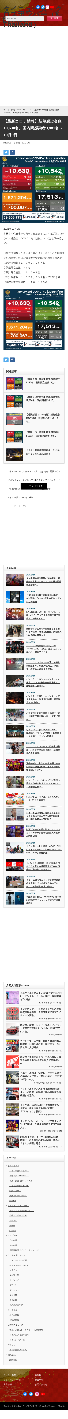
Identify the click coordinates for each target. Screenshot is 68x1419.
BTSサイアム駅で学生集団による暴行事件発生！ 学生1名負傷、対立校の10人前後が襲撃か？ (44, 632)
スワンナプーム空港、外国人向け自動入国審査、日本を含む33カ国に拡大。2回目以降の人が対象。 (40, 1044)
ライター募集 (9, 1375)
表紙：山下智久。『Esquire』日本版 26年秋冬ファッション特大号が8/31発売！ (43, 900)
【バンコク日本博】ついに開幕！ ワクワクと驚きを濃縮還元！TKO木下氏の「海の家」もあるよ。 (43, 866)
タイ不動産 (12, 1310)
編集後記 (12, 1355)
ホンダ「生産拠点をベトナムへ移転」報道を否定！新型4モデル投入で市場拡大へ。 (40, 1060)
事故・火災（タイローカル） (51, 1083)
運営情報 (7, 1384)
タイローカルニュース (54, 1019)
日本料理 (13, 1240)
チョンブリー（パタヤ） (20, 1265)
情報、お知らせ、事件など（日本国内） (26, 1330)
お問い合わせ (41, 1384)
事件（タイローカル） (54, 1003)
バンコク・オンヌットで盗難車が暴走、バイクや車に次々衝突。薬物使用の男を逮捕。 (43, 749)
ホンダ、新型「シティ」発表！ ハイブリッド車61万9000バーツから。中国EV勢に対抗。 (41, 1028)
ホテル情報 (14, 1315)
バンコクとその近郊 (18, 1260)
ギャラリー (12, 1345)
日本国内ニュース (15, 1325)
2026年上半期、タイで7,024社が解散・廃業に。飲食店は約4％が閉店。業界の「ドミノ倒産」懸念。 (40, 1140)
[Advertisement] (34, 67)
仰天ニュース (15, 1191)
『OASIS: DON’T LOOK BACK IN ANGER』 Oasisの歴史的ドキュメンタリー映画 (43, 598)
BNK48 (12, 1225)
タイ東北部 (14, 1275)
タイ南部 (13, 1300)
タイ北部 (13, 1295)
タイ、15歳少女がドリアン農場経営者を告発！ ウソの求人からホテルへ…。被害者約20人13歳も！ (43, 883)
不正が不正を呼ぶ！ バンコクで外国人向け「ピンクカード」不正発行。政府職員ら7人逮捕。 (41, 996)
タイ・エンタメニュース (18, 1205)
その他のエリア (16, 1305)
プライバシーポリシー (13, 1380)
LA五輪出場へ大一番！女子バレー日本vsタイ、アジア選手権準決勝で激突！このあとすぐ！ (43, 615)
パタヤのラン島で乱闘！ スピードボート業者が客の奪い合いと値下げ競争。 (43, 716)
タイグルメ (12, 1235)
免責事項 (39, 1380)
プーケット (14, 1290)
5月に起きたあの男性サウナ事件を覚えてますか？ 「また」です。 (47, 473)
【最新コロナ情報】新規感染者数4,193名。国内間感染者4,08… (43, 434)
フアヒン (13, 1285)
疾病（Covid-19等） (24, 143)
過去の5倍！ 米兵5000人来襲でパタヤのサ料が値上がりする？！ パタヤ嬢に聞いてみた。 (43, 766)
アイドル (13, 1220)
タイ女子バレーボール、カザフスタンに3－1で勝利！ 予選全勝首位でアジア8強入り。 (40, 1124)
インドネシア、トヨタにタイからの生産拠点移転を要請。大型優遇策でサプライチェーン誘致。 (40, 1012)
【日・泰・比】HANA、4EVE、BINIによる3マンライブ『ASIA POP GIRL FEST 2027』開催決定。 (44, 849)
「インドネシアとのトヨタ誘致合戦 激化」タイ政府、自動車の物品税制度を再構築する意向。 (40, 1092)
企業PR (59, 1035)
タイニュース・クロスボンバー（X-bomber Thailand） (35, 1406)
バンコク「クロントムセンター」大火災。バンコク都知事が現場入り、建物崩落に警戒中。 (43, 682)
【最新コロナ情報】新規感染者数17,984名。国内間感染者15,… (43, 398)
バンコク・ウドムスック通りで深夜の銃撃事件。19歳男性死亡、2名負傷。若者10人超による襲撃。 (43, 665)
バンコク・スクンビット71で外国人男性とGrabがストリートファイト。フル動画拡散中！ (43, 783)
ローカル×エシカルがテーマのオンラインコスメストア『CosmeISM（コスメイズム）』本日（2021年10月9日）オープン (20, 473)
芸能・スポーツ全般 (55, 1131)
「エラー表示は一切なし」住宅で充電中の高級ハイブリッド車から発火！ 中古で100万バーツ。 (41, 1076)
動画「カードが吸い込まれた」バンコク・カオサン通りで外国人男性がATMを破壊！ (43, 832)
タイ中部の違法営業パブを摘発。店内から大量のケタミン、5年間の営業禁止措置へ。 (43, 581)
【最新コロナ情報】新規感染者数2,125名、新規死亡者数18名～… (43, 381)
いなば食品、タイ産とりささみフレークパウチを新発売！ (43, 799)
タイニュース (13, 1166)
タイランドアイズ (17, 1340)
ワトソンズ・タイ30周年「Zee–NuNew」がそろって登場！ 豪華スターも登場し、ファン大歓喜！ (43, 732)
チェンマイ (14, 1280)
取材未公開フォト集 (18, 1350)
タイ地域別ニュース (16, 1255)
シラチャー (14, 1270)
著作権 (38, 1375)
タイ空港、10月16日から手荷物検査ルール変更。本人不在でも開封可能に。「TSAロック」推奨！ (40, 1108)
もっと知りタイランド (54, 1147)
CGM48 (12, 1230)
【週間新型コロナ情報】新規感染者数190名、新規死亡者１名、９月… (43, 418)
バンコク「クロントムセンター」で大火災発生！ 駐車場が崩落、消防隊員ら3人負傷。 (43, 699)
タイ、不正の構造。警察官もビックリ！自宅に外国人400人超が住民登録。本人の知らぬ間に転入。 (43, 815)
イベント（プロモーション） (21, 1211)
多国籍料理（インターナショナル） (24, 1250)
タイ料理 (13, 1245)
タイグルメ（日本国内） (20, 1335)
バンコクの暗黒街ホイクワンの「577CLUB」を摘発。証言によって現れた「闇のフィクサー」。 (43, 648)
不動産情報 (14, 1320)
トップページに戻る (33, 486)
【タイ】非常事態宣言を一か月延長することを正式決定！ (43, 452)
